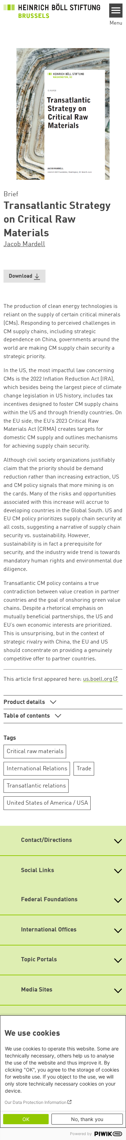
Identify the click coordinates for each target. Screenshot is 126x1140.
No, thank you (87, 1119)
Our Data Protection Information (35, 1102)
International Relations (37, 769)
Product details (25, 702)
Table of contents (27, 716)
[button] (25, 276)
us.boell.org (97, 679)
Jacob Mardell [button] (24, 244)
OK (25, 1119)
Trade (84, 769)
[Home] (52, 10)
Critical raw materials (35, 751)
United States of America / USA (47, 803)
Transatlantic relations (36, 786)
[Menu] (116, 11)
